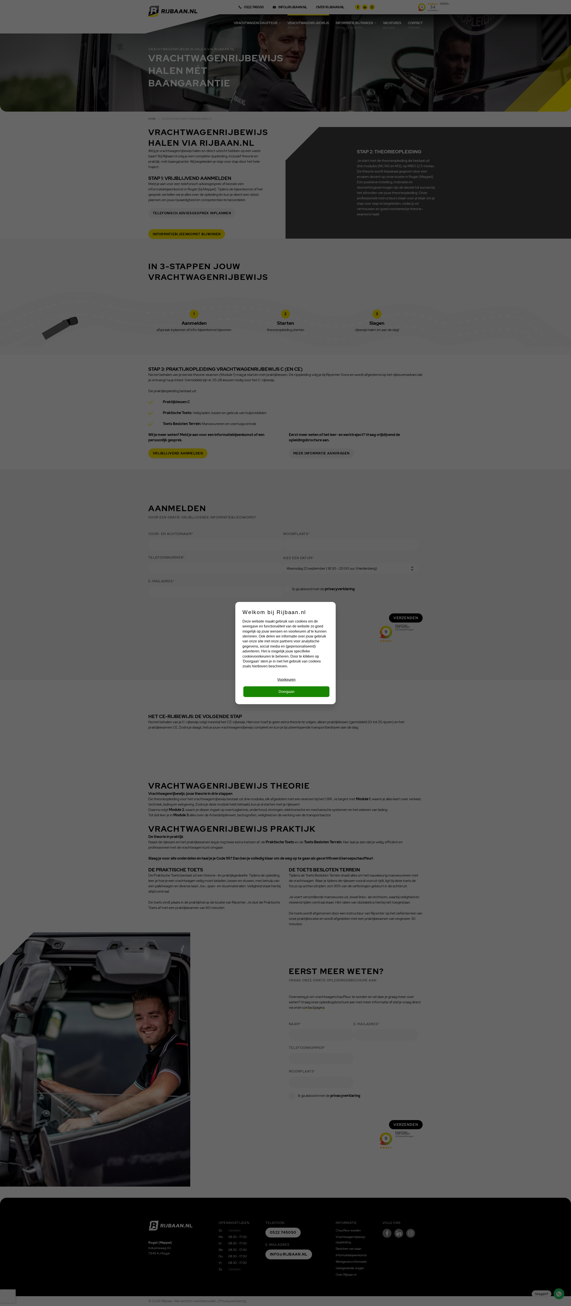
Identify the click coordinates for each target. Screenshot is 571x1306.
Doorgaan (286, 692)
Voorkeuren (286, 679)
